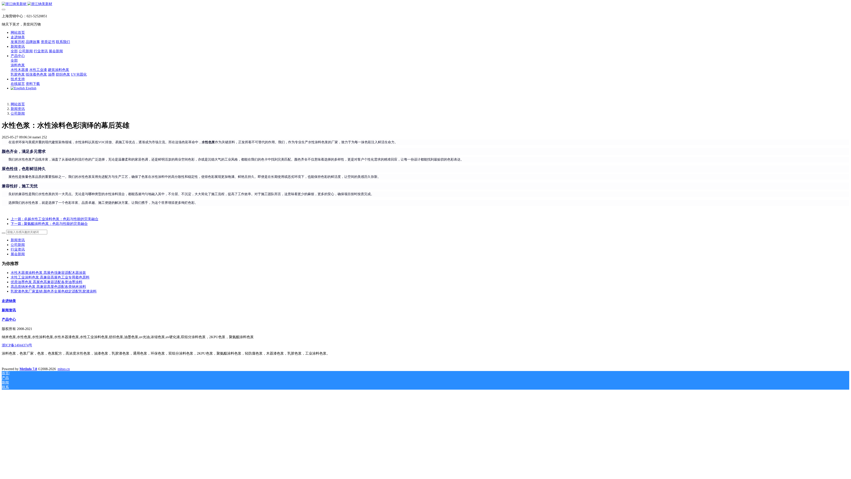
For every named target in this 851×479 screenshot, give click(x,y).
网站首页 (18, 32)
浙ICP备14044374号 (17, 345)
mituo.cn (64, 369)
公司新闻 (18, 113)
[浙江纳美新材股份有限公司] (425, 4)
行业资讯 (18, 249)
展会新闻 (18, 254)
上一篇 (54, 219)
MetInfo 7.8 (28, 369)
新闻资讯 (18, 109)
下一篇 (49, 224)
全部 (14, 51)
